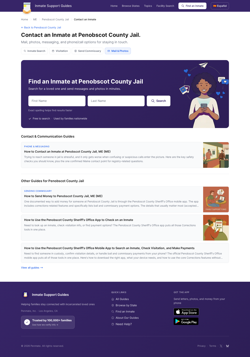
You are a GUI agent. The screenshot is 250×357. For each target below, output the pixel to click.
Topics (148, 5)
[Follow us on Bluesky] (227, 346)
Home (114, 5)
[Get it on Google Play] (186, 321)
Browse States (131, 5)
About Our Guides (127, 317)
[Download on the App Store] (186, 311)
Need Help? (124, 324)
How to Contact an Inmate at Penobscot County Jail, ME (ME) (67, 151)
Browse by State (126, 305)
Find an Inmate (195, 5)
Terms (212, 345)
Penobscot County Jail (55, 19)
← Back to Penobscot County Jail (41, 27)
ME (35, 19)
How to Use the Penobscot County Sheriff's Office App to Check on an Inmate (78, 220)
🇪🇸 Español (220, 5)
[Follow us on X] (221, 346)
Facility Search (165, 5)
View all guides (30, 267)
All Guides (122, 299)
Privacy (201, 345)
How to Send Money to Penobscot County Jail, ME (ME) (63, 196)
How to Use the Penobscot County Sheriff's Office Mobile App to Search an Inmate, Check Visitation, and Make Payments (109, 248)
